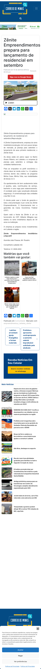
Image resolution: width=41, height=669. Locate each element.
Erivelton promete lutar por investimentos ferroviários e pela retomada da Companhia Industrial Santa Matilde (26, 472)
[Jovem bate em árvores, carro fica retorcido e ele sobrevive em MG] (7, 496)
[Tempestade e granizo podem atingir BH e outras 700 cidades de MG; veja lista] (7, 509)
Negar (20, 656)
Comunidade (20, 321)
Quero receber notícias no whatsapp (20, 370)
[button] (38, 628)
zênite (28, 323)
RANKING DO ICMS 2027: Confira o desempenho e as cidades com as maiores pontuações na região (26, 412)
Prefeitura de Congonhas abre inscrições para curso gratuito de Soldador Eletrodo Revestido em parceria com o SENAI (26, 424)
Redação (33, 71)
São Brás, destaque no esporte (25, 448)
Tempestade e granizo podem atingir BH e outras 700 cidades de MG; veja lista (26, 509)
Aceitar (20, 650)
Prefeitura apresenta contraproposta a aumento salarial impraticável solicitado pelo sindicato (29, 339)
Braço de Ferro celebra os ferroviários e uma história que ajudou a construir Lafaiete (25, 436)
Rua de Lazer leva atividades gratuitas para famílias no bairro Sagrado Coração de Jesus (25, 460)
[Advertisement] (20, 536)
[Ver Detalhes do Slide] (20, 27)
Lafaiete (22, 323)
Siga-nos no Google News (20, 77)
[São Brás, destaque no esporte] (7, 448)
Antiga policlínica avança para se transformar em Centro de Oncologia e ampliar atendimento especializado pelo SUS (26, 484)
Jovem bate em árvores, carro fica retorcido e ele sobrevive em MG (26, 497)
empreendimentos (11, 323)
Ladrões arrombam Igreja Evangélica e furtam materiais (13, 336)
